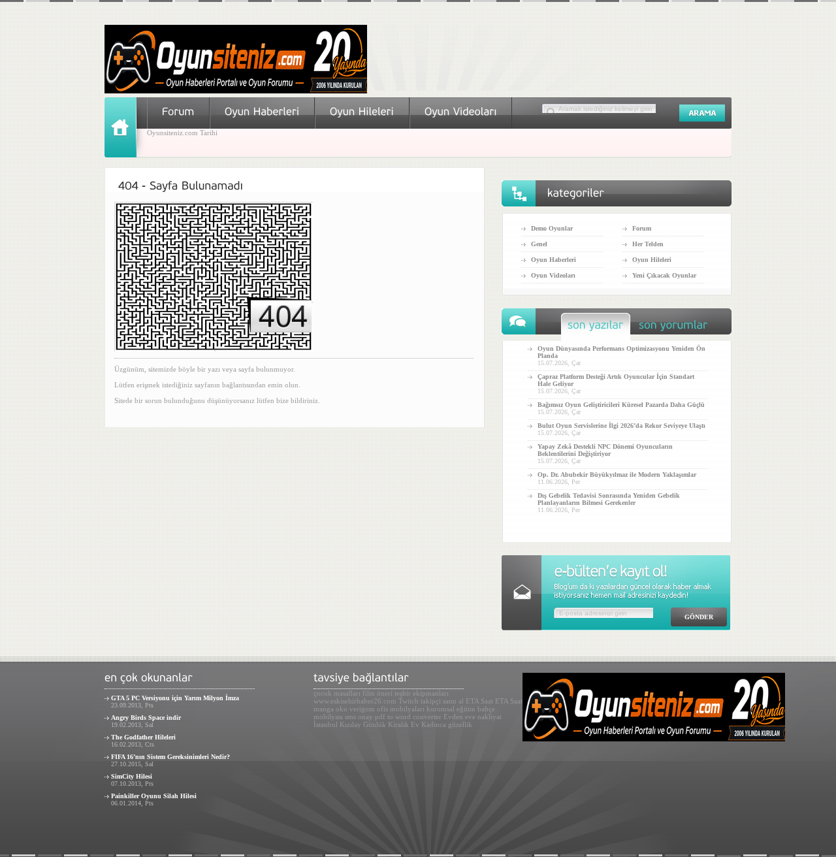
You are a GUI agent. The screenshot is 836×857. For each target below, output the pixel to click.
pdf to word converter (408, 716)
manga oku (330, 709)
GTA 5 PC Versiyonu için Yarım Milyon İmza (175, 698)
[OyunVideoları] (461, 111)
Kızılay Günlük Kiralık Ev (379, 724)
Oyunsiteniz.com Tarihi (182, 133)
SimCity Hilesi (131, 776)
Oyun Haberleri (553, 259)
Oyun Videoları (553, 275)
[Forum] (178, 111)
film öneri (377, 693)
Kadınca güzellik (446, 724)
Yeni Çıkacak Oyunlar (664, 275)
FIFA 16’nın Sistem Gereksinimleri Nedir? (170, 756)
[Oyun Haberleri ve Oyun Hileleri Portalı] (235, 91)
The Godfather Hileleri (143, 737)
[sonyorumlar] (673, 328)
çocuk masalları (337, 693)
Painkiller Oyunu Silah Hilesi (154, 796)
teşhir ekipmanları (421, 693)
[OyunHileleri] (362, 111)
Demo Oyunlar (552, 228)
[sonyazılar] (595, 328)
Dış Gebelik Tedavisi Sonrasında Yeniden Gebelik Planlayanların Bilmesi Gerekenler (609, 499)
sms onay (359, 716)
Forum (641, 228)
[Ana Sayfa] (125, 155)
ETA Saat (479, 701)
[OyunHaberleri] (262, 111)
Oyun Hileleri (651, 259)
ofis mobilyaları (401, 709)
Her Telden (648, 244)
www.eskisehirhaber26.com (355, 701)
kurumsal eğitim (450, 709)
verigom (362, 709)
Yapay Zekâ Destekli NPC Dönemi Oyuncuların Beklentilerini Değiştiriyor (605, 450)
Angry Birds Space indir (146, 717)
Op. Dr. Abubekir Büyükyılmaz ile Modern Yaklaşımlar (617, 474)
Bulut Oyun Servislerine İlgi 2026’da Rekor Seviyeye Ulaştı (621, 425)
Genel (539, 244)
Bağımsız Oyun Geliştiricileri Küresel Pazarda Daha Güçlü (621, 404)
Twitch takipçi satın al (431, 701)
